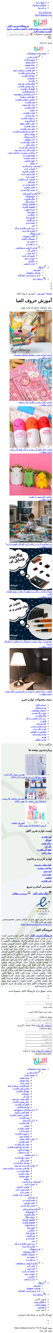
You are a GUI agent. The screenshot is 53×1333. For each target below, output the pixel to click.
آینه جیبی (31, 253)
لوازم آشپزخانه (39, 734)
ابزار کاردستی (28, 105)
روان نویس (46, 843)
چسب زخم (30, 258)
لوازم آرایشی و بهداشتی (26, 247)
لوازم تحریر (32, 57)
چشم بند (31, 241)
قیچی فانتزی (29, 113)
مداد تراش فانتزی (26, 73)
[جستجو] (49, 37)
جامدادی (31, 78)
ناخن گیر (31, 250)
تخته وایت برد (28, 155)
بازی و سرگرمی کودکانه (29, 275)
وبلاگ (40, 267)
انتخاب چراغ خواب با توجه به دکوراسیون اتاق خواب (28, 691)
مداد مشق (30, 62)
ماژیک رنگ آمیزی (27, 147)
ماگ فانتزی (29, 199)
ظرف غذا (30, 217)
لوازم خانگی (40, 739)
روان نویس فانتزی (26, 86)
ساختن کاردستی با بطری (40, 497)
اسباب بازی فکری (26, 179)
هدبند (44, 737)
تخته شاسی (29, 160)
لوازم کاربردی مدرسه (25, 150)
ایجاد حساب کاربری (43, 1053)
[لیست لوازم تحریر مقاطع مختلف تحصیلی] (30, 353)
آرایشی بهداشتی (38, 710)
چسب (32, 110)
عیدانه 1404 (40, 705)
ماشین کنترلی (28, 171)
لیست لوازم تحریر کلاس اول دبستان (35, 402)
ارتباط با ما (41, 2)
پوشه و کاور (29, 134)
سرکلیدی (30, 220)
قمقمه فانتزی (28, 207)
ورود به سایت (45, 1028)
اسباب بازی (29, 168)
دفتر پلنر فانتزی (27, 129)
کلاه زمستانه (29, 236)
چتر (33, 225)
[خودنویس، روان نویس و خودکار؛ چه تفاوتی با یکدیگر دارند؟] (30, 639)
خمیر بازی (30, 67)
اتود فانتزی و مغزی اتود (24, 70)
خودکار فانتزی (28, 75)
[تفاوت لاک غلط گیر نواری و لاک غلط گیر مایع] (30, 447)
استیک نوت (30, 121)
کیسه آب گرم (28, 255)
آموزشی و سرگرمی (31, 166)
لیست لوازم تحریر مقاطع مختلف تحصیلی (32, 355)
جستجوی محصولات (43, 34)
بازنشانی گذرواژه (44, 1025)
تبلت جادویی (29, 158)
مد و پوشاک (35, 233)
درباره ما (42, 8)
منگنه (32, 163)
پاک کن (31, 81)
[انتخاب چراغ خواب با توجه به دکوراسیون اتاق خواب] (30, 689)
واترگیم (31, 182)
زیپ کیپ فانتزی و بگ (25, 228)
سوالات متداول (39, 5)
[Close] (51, 1005)
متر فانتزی (30, 102)
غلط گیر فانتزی (27, 89)
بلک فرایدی (41, 723)
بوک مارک (30, 115)
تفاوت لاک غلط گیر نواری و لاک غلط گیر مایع (31, 449)
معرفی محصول (33, 272)
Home (49, 293)
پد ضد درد (30, 244)
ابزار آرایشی (29, 263)
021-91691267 (45, 12)
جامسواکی (30, 196)
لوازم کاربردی (28, 231)
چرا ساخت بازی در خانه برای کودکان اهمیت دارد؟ (29, 544)
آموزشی (37, 270)
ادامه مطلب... (45, 357)
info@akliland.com (43, 15)
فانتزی (43, 721)
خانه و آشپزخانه (30, 193)
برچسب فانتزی (28, 118)
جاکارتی (31, 215)
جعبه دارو (30, 223)
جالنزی (31, 261)
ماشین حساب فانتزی (25, 99)
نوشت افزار (29, 59)
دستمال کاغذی (28, 239)
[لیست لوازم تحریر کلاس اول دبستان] (30, 400)
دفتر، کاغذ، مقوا (27, 123)
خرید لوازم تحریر (38, 726)
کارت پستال (29, 136)
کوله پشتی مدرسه (26, 83)
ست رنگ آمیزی (27, 142)
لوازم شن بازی (28, 174)
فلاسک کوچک (28, 204)
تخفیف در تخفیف (38, 731)
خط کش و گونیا (27, 97)
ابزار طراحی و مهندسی (24, 94)
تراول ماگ (30, 201)
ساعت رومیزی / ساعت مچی (21, 152)
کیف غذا (31, 212)
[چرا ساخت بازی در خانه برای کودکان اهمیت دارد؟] (30, 542)
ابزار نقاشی (29, 139)
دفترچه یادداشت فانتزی (24, 131)
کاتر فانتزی (29, 107)
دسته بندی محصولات (36, 53)
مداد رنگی (30, 144)
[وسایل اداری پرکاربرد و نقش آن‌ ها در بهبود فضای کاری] (30, 589)
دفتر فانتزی (29, 126)
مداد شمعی (29, 65)
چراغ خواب (29, 209)
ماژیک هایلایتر (28, 91)
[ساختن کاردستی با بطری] (30, 495)
